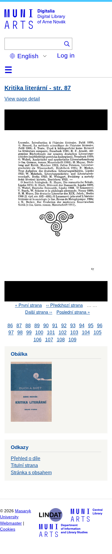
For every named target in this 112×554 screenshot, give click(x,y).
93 (73, 325)
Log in (66, 55)
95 (90, 325)
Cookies (7, 529)
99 (29, 332)
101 (51, 332)
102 (63, 332)
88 (28, 325)
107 (49, 339)
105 (97, 332)
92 (64, 325)
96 (99, 325)
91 (55, 325)
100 (39, 332)
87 (19, 325)
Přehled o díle (25, 458)
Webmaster (11, 523)
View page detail (22, 98)
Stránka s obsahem (31, 472)
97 (11, 332)
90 (46, 325)
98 (20, 332)
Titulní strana (24, 465)
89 (37, 325)
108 (61, 339)
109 (72, 339)
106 (37, 339)
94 (82, 325)
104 (86, 332)
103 (74, 332)
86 (10, 325)
